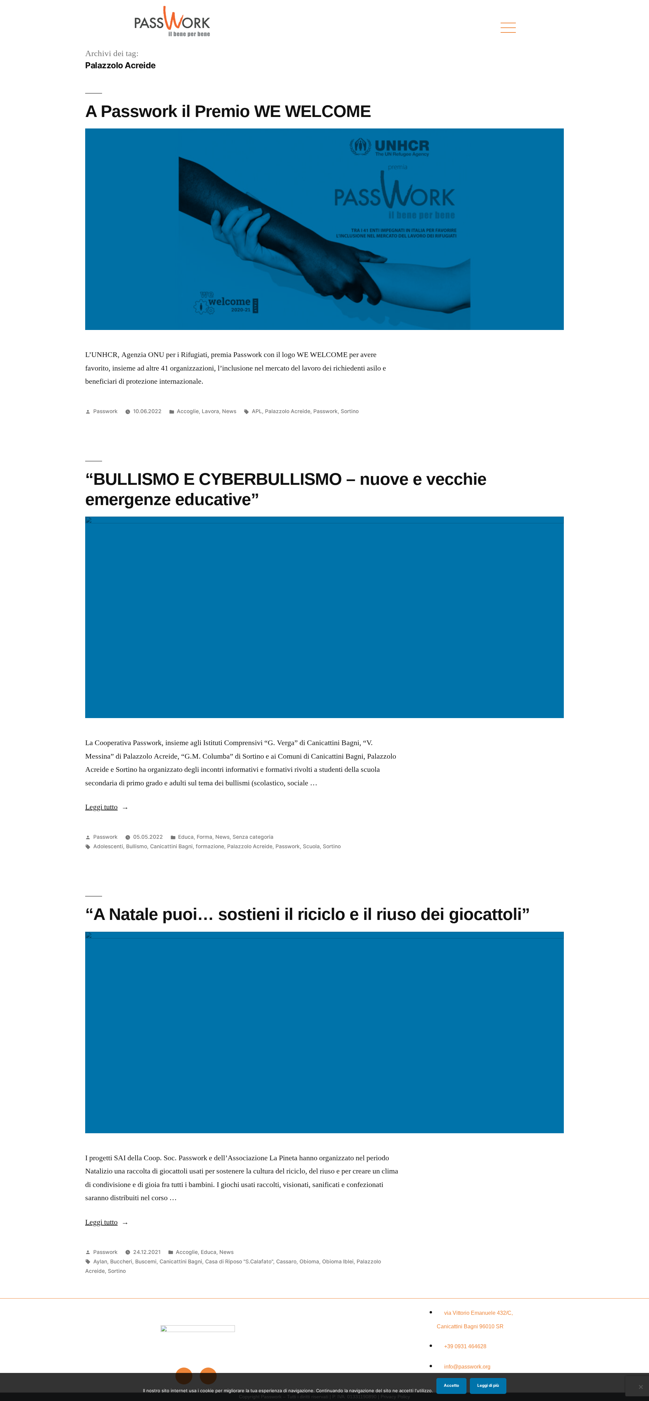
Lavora (210, 411)
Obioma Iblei (338, 1261)
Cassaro (286, 1261)
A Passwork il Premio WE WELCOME (228, 111)
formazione (210, 846)
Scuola (311, 846)
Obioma (309, 1261)
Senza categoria (253, 837)
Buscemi (146, 1261)
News (229, 411)
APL (257, 411)
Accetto (451, 1385)
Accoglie (188, 411)
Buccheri (121, 1261)
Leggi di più (488, 1385)
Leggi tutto (107, 807)
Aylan (100, 1261)
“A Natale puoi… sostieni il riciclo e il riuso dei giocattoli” (307, 914)
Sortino (350, 411)
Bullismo (136, 846)
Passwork (105, 411)
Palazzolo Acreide (287, 411)
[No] (640, 1386)
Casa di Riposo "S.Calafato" (239, 1261)
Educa (186, 837)
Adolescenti (108, 846)
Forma (204, 837)
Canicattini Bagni (171, 846)
